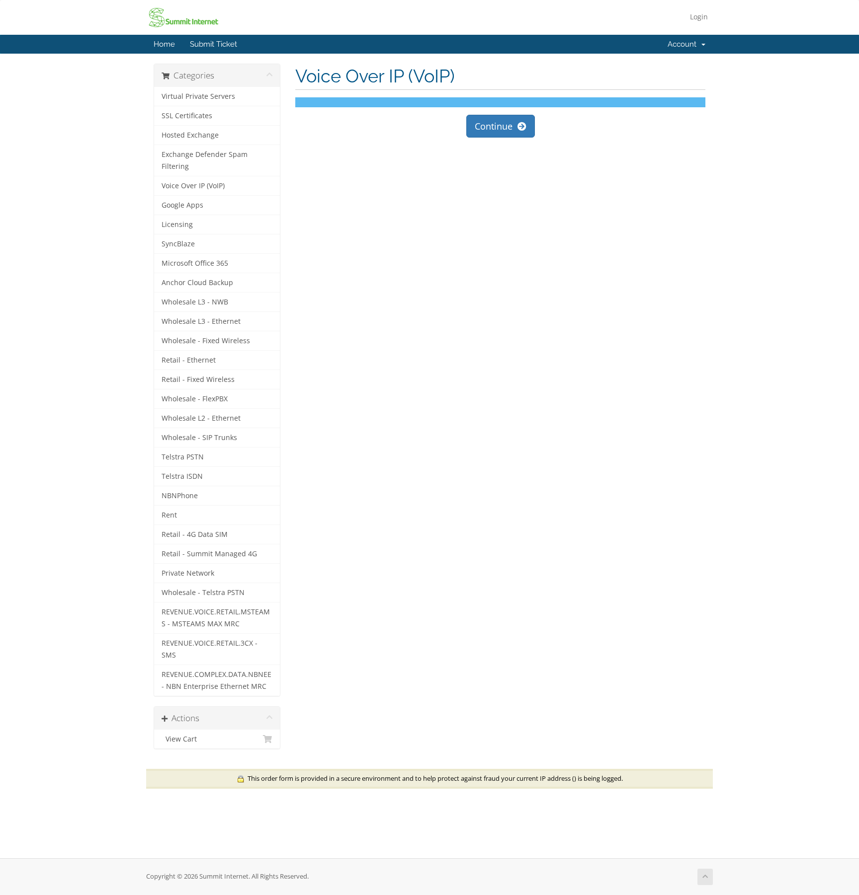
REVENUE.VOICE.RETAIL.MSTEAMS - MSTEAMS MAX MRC (216, 617)
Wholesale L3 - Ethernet (201, 321)
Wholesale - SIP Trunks (199, 437)
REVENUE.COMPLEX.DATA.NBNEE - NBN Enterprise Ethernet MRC (216, 680)
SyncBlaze (178, 243)
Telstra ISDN (182, 476)
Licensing (177, 224)
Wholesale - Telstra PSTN (203, 592)
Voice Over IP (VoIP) (193, 185)
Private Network (188, 573)
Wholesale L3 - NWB (195, 302)
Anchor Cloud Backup (197, 282)
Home (164, 44)
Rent (169, 515)
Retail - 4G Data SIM (195, 534)
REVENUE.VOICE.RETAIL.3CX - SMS (210, 649)
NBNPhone (180, 495)
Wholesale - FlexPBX (195, 398)
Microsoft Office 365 (195, 263)
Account (684, 44)
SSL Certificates (187, 115)
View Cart (179, 739)
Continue (496, 126)
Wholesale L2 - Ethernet (201, 418)
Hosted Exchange (190, 135)
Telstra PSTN (183, 456)
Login (699, 16)
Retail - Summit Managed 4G (209, 553)
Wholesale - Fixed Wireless (206, 340)
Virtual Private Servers (198, 96)
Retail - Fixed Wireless (198, 379)
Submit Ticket (213, 44)
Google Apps (182, 205)
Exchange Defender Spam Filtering (205, 160)
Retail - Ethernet (189, 360)
